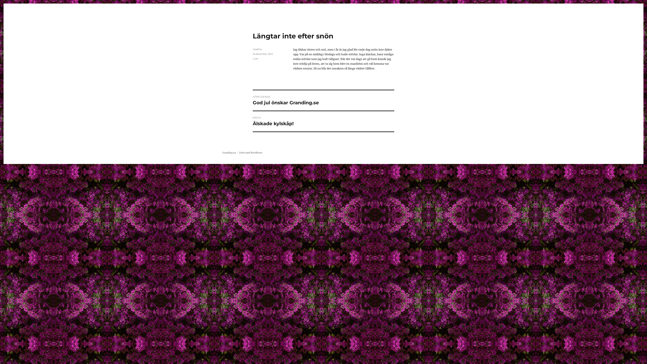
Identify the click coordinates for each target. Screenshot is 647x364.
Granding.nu (229, 152)
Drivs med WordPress (250, 152)
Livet (255, 58)
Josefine (257, 49)
